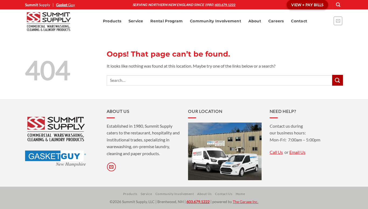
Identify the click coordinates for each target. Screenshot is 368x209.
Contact (299, 21)
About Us (204, 194)
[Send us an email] (338, 20)
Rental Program (166, 21)
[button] (338, 4)
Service (136, 21)
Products (112, 21)
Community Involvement (215, 21)
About (254, 21)
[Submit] (337, 80)
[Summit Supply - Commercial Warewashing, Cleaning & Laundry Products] (58, 21)
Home (240, 194)
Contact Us (223, 194)
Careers (276, 21)
